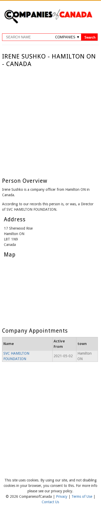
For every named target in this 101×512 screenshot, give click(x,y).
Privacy (62, 496)
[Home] (48, 22)
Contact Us (50, 502)
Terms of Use (82, 496)
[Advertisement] (50, 120)
